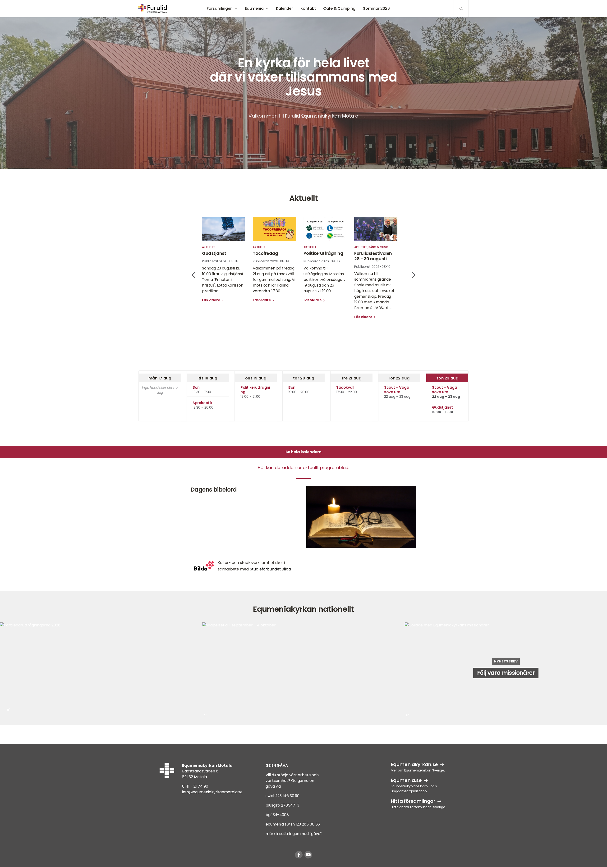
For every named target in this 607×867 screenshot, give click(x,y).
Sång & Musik (378, 247)
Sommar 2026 (376, 8)
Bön (196, 387)
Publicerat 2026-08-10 (372, 266)
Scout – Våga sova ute (396, 389)
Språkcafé (202, 402)
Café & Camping (339, 8)
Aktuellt (208, 247)
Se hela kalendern (303, 452)
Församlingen (220, 8)
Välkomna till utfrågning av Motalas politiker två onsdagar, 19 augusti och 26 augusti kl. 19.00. (324, 279)
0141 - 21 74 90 (195, 786)
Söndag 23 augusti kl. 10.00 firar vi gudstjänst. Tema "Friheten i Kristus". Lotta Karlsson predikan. (223, 279)
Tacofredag (265, 253)
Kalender (284, 8)
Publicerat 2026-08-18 (220, 261)
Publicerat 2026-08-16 (322, 261)
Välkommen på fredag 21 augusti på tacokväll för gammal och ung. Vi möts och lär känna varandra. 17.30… (274, 279)
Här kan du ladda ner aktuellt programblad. (303, 467)
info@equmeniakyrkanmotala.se (212, 792)
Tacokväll (345, 387)
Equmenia (254, 8)
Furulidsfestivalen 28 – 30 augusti (373, 256)
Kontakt (308, 8)
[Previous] (194, 275)
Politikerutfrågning (323, 253)
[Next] (413, 275)
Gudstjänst (214, 253)
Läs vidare (211, 300)
